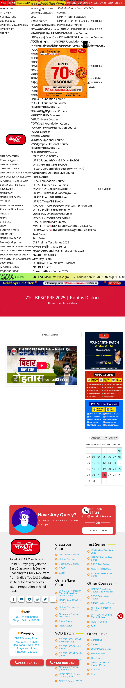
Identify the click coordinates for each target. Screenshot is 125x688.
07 (114, 457)
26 (104, 475)
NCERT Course (99, 622)
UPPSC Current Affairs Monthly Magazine (24, 177)
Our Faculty (56, 213)
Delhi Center (57, 205)
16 (88, 469)
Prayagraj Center (60, 209)
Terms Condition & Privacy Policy (100, 663)
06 (109, 457)
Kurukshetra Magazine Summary (18, 259)
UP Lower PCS (64, 33)
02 (88, 457)
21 (114, 469)
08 (119, 457)
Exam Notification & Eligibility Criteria (79, 21)
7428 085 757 (64, 662)
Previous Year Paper (11, 205)
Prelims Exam (7, 4)
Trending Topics (9, 168)
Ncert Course (65, 626)
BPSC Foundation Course (100, 597)
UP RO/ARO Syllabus (42, 13)
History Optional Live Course (69, 608)
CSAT (62, 568)
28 (114, 475)
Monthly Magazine (10, 238)
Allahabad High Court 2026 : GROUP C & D (79, 29)
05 (104, 457)
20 (109, 469)
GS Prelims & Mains (69, 554)
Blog (100, 189)
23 (88, 475)
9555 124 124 (28, 662)
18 (98, 469)
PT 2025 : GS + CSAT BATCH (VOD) (70, 640)
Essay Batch (65, 621)
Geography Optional (69, 564)
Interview (5, 13)
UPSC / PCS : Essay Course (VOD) (69, 675)
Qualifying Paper (9, 230)
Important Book (9, 267)
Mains (3, 218)
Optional (5, 222)
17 (93, 469)
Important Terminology (14, 181)
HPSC (33, 99)
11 (98, 463)
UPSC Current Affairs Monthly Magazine (23, 172)
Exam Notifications (42, 8)
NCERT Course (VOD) (70, 681)
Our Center (56, 197)
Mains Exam (6, 8)
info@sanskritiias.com (97, 516)
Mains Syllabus (39, 33)
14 (114, 463)
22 (119, 469)
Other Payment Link (101, 649)
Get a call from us (98, 530)
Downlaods (6, 189)
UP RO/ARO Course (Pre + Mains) (101, 616)
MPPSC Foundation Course (101, 609)
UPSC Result (7, 29)
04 (98, 457)
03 (93, 457)
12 (104, 463)
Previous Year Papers (43, 4)
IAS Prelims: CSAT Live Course (71, 601)
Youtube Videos (68, 303)
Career (94, 644)
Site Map (95, 669)
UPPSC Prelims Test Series (101, 558)
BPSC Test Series (100, 564)
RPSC (33, 78)
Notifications (8, 17)
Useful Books (7, 21)
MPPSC (34, 58)
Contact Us (59, 222)
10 (93, 463)
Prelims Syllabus (40, 29)
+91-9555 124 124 (95, 510)
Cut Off (4, 33)
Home (51, 303)
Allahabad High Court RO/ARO (74, 4)
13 (109, 463)
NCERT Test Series (101, 569)
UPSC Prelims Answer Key (14, 25)
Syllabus (5, 201)
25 (98, 475)
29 (119, 475)
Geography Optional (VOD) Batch (69, 668)
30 (88, 481)
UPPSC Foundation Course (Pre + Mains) (102, 590)
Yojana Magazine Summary (15, 254)
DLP (93, 626)
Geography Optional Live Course (69, 615)
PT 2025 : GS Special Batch (69, 647)
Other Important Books (14, 283)
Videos (107, 189)
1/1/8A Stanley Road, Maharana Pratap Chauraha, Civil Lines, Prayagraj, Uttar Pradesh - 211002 (26, 645)
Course (61, 13)
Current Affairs (9, 156)
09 (88, 463)
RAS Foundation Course (103, 603)
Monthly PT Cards (10, 197)
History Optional (67, 559)
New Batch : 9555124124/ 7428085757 (72, 226)
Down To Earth (8, 263)
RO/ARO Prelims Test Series (102, 574)
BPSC (33, 17)
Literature (6, 234)
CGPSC (34, 119)
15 (119, 463)
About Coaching (59, 189)
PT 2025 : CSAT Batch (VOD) (70, 654)
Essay (3, 226)
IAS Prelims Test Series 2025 (103, 551)
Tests (53, 156)
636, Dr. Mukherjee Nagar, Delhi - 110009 (26, 618)
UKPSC (34, 140)
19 (104, 469)
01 (119, 450)
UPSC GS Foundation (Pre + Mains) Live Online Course (70, 593)
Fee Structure (58, 218)
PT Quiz (53, 164)
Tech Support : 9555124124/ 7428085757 (74, 230)
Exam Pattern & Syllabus (71, 17)
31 (93, 481)
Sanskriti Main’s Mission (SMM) (66, 168)
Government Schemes (12, 185)
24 (93, 475)
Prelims (4, 213)
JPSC (33, 37)
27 (109, 475)
